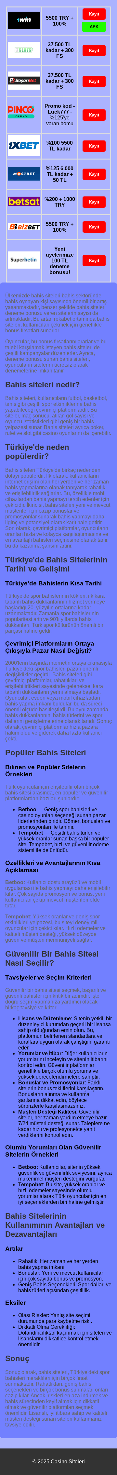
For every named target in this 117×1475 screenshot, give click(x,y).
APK (94, 26)
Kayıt (94, 14)
